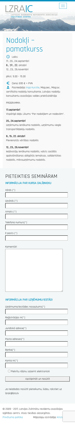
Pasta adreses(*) (14, 339)
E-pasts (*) (11, 233)
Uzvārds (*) (11, 201)
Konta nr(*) (11, 360)
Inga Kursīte (32, 87)
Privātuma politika (13, 417)
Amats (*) (10, 211)
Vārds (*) (10, 190)
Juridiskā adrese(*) (15, 328)
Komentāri (11, 247)
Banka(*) (10, 350)
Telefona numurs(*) (16, 222)
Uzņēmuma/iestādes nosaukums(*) (25, 307)
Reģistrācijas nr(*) (15, 317)
